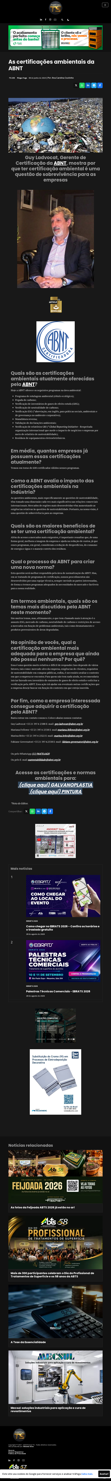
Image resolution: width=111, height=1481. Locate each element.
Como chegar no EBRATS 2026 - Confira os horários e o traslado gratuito (62, 928)
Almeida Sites (28, 1446)
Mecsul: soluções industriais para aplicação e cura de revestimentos (48, 1409)
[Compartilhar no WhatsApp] (82, 85)
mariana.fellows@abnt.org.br (74, 729)
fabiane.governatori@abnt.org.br (80, 741)
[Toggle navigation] (105, 5)
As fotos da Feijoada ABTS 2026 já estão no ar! (43, 1207)
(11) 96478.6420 (41, 753)
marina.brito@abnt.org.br (68, 735)
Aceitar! (104, 1474)
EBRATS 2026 (32, 921)
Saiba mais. (87, 1474)
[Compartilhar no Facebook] (100, 85)
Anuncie (11, 1450)
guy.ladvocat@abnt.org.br (69, 723)
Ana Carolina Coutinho (63, 77)
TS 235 (12, 77)
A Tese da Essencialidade (28, 1342)
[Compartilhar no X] (76, 85)
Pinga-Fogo (22, 77)
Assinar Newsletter (16, 1452)
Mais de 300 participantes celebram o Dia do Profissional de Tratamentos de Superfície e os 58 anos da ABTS (52, 1274)
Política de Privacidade (17, 1453)
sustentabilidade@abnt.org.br (44, 759)
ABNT (60, 163)
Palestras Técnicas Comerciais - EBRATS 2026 (58, 991)
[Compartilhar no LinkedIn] (88, 85)
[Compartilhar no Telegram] (94, 85)
